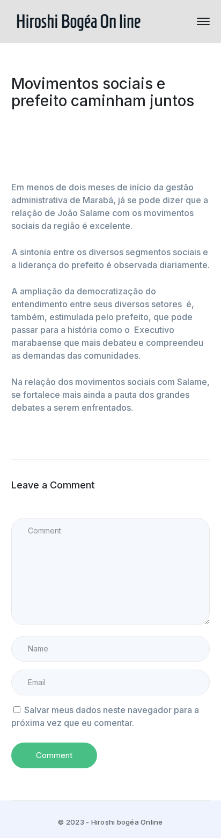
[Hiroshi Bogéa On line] (78, 20)
